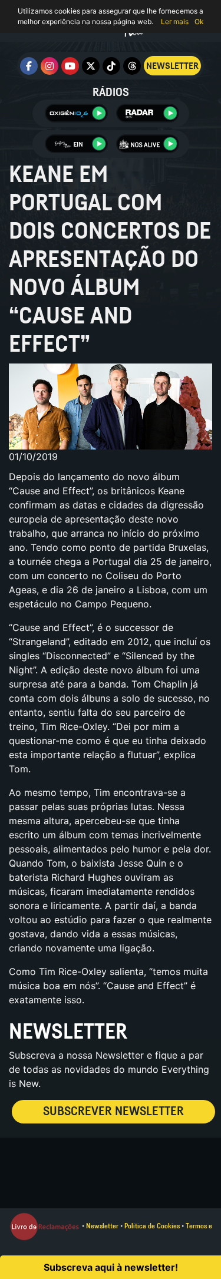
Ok (199, 21)
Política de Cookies (152, 1226)
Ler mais (175, 21)
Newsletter (102, 1226)
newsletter (172, 66)
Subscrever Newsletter (113, 1111)
